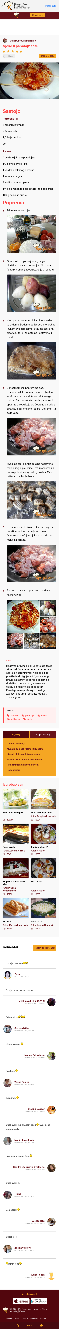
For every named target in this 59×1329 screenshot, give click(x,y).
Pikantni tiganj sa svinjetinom (23, 764)
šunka (44, 715)
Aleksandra (38, 1220)
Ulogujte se (37, 15)
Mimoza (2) (43, 914)
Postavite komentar (44, 947)
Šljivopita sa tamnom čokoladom (24, 759)
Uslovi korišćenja (40, 1309)
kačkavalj (15, 719)
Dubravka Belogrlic (25, 40)
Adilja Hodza (38, 1274)
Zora (17, 974)
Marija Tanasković (24, 1140)
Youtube (25, 1318)
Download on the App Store (21, 1301)
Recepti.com (5, 1310)
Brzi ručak (43, 877)
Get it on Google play (39, 1301)
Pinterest (43, 1318)
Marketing (13, 1311)
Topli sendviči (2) (43, 840)
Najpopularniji (43, 734)
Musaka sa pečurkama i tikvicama (25, 748)
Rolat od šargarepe (43, 805)
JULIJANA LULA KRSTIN (32, 1001)
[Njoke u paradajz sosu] (31, 234)
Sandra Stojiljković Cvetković (29, 1167)
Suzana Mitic (21, 1028)
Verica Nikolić (21, 1082)
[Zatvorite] (2, 6)
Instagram (34, 1318)
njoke (29, 719)
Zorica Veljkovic (23, 1247)
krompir (14, 715)
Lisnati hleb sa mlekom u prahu (23, 754)
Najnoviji (16, 734)
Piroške (16, 914)
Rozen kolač (13, 770)
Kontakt (22, 1311)
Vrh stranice (28, 1294)
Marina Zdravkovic (34, 1055)
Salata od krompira (16, 805)
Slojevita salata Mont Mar (16, 877)
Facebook (8, 1318)
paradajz (29, 715)
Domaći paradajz (16, 743)
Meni (29, 1325)
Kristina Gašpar (36, 1109)
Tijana (17, 1194)
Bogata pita (16, 840)
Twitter (16, 1318)
